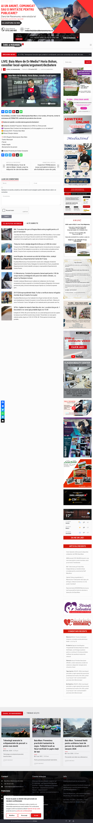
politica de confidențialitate (24, 811)
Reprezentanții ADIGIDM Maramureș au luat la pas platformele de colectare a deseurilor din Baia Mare (77, 590)
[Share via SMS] (21, 111)
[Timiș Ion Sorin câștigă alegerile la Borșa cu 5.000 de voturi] (6, 247)
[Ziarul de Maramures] (12, 45)
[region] (24, 807)
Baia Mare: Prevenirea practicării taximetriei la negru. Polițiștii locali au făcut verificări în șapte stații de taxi (46, 746)
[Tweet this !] (6, 111)
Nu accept (24, 815)
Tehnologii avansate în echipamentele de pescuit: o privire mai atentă (15, 743)
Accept (36, 815)
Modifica (11, 815)
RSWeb (35, 821)
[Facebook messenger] (3, 406)
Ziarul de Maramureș (13, 69)
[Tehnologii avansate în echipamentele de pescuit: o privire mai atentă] (15, 727)
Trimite (6, 216)
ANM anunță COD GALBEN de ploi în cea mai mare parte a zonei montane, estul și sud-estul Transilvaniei (77, 560)
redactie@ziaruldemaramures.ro (14, 786)
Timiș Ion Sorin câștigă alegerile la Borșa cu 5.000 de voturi (35, 244)
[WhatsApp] (3, 413)
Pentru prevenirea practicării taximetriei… (46, 760)
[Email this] (17, 111)
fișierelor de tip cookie (34, 808)
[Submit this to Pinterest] (13, 111)
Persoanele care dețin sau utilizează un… (76, 757)
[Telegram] (10, 111)
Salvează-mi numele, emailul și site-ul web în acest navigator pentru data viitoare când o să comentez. (28, 191)
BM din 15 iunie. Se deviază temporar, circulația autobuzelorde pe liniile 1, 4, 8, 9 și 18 (76, 639)
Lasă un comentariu (47, 69)
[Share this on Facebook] (2, 111)
